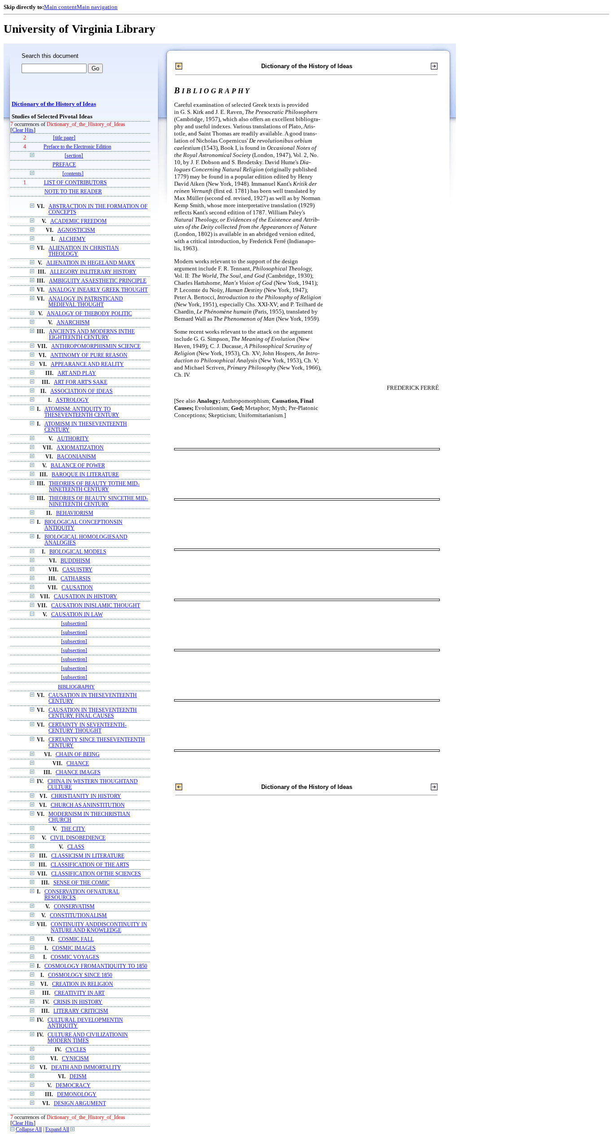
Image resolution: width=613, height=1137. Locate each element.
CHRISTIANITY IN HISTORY (86, 796)
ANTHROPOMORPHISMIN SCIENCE (95, 346)
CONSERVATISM (74, 907)
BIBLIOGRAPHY (76, 686)
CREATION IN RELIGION (82, 984)
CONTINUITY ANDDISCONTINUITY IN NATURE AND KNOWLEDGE (99, 927)
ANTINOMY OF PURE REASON (88, 355)
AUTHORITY (73, 439)
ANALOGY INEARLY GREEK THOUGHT (98, 290)
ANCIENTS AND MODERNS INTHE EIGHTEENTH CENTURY (92, 334)
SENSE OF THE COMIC (81, 883)
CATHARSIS (76, 579)
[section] (74, 156)
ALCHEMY (72, 239)
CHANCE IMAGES (78, 772)
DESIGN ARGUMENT (80, 1104)
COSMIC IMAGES (74, 948)
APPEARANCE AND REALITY (87, 364)
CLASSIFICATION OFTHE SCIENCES (96, 874)
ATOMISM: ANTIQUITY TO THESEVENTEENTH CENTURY (81, 412)
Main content (60, 7)
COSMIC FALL (76, 939)
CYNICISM (75, 1059)
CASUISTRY (77, 570)
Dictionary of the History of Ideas (54, 104)
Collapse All (29, 1130)
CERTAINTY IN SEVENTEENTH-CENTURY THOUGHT (87, 728)
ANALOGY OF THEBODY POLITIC (89, 314)
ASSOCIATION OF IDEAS (81, 391)
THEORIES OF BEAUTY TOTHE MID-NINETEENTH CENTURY (94, 486)
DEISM (78, 1077)
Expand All (57, 1130)
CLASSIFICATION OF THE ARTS (90, 865)
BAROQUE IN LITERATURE (85, 475)
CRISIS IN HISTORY (77, 1002)
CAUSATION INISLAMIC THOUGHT (95, 606)
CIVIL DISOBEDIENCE (77, 838)
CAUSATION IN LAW (77, 615)
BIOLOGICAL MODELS (77, 552)
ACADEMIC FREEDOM (78, 221)
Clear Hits (23, 130)
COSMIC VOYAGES (75, 957)
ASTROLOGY (72, 400)
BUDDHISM (75, 561)
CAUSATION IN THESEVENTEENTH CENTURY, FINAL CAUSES (92, 713)
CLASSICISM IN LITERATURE (87, 856)
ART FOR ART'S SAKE (80, 382)
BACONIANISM (76, 457)
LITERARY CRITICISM (80, 1011)
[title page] (64, 138)
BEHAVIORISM (74, 513)
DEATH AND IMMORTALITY (86, 1068)
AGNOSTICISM (76, 230)
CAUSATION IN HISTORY (85, 597)
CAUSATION (77, 588)
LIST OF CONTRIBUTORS (75, 183)
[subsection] (74, 624)
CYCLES (76, 1050)
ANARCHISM (73, 323)
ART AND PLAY (76, 373)
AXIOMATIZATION (80, 448)
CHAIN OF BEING (78, 755)
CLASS (75, 847)
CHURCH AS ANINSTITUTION (88, 805)
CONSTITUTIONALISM (78, 916)
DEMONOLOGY (76, 1095)
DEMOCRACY (73, 1086)
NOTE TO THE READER (73, 192)
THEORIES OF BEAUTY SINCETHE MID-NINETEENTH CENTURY (98, 501)
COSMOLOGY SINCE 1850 (80, 975)
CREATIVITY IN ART (79, 993)
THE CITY (73, 829)
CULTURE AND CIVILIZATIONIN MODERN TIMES (88, 1038)
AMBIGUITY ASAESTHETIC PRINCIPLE (97, 281)
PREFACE (64, 165)
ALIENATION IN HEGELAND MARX (90, 263)
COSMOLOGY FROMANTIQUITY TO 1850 (95, 966)
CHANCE (77, 764)
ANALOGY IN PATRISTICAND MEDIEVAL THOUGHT (85, 302)
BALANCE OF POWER (78, 466)
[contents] (72, 174)
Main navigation (97, 7)
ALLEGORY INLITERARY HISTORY (93, 272)
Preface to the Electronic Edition (77, 147)
